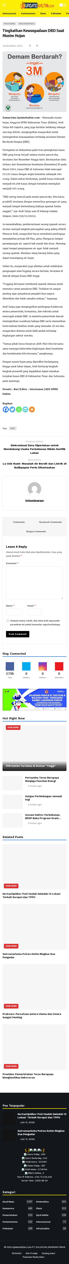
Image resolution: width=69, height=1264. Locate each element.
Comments (19, 522)
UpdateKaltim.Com (21, 1247)
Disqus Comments (36, 531)
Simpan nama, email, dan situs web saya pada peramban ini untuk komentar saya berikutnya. (35, 622)
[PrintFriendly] (25, 409)
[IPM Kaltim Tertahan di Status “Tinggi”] (34, 748)
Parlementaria (26, 24)
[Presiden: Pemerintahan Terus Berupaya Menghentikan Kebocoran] (34, 1047)
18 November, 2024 (12, 45)
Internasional (51, 1221)
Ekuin (51, 1208)
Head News (9, 24)
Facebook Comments (50, 522)
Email (31, 605)
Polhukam (17, 1228)
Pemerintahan (17, 1215)
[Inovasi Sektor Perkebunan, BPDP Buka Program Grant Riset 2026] (13, 820)
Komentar (12, 563)
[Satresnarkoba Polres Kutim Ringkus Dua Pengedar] (34, 927)
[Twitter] (12, 409)
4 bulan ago (35, 786)
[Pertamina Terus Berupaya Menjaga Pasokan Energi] (13, 783)
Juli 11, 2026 (27, 1122)
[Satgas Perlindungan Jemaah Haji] (13, 802)
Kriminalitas (51, 1201)
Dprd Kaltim (51, 1215)
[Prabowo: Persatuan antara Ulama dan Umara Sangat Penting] (34, 987)
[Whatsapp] (19, 409)
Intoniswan (34, 501)
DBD (13, 428)
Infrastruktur (51, 1228)
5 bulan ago (35, 823)
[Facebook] (6, 409)
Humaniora (17, 1208)
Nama (10, 605)
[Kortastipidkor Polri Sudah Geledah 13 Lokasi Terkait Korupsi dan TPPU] (34, 867)
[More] (32, 409)
